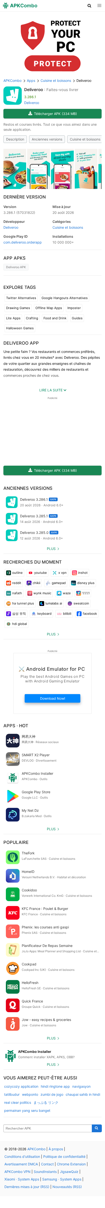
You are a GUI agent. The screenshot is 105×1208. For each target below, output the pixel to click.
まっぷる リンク (45, 1102)
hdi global (19, 624)
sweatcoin (81, 603)
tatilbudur (12, 1094)
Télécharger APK (55, 114)
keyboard (44, 613)
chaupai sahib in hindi (83, 1094)
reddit (16, 583)
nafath (17, 593)
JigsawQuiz (69, 1172)
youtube (40, 573)
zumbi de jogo (52, 1094)
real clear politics (17, 1102)
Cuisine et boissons (85, 139)
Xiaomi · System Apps (21, 1179)
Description (15, 139)
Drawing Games (18, 308)
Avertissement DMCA (21, 1164)
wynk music (42, 593)
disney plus (85, 583)
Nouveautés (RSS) (67, 1187)
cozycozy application (21, 1086)
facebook (90, 613)
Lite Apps (13, 318)
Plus (51, 549)
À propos (56, 1149)
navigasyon (81, 1086)
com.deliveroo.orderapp (22, 242)
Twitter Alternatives (21, 298)
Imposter (74, 308)
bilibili (67, 613)
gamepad (59, 583)
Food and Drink (54, 318)
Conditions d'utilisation (22, 1156)
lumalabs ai (53, 603)
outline (17, 573)
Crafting (32, 318)
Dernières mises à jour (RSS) (26, 1187)
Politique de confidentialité (64, 1156)
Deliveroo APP (21, 343)
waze (67, 593)
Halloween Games (20, 328)
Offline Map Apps (48, 308)
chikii (36, 583)
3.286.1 (19, 212)
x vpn (62, 573)
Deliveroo (33, 89)
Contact (47, 1164)
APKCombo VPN (17, 1172)
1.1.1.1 (86, 593)
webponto (30, 1094)
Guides (77, 318)
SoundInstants (45, 1172)
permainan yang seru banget (27, 1110)
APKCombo (12, 80)
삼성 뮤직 (19, 613)
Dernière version (24, 196)
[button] (89, 5)
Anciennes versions (47, 139)
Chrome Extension (71, 1164)
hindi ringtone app (55, 1086)
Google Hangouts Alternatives (65, 298)
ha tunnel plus (23, 603)
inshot (83, 573)
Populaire (16, 842)
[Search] (97, 1128)
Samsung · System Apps (61, 1179)
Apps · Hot (15, 725)
